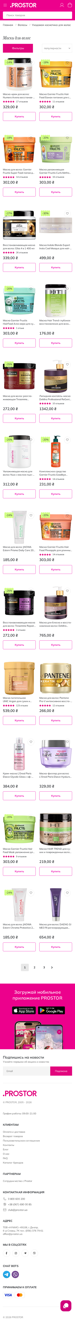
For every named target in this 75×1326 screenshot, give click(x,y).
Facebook (6, 1253)
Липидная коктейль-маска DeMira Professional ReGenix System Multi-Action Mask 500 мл (55, 397)
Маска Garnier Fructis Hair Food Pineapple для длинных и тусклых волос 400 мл (55, 548)
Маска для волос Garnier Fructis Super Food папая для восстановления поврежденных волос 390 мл (19, 171)
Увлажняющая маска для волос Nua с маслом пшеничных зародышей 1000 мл (18, 473)
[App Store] (24, 1010)
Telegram (25, 1253)
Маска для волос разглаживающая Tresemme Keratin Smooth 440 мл (17, 397)
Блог (6, 1149)
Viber (34, 1253)
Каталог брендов (13, 1162)
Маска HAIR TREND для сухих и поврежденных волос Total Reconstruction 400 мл (55, 850)
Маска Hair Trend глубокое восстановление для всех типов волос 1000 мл (54, 322)
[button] (31, 62)
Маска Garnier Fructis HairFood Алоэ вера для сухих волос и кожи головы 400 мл (18, 322)
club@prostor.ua (17, 1210)
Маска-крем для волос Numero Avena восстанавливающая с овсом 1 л (18, 96)
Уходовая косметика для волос (51, 25)
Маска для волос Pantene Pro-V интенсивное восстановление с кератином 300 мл (54, 699)
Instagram (15, 1253)
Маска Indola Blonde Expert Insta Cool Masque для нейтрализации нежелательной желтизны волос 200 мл (55, 247)
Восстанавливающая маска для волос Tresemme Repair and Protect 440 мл (19, 624)
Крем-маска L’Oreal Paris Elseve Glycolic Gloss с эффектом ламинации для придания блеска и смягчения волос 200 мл (19, 775)
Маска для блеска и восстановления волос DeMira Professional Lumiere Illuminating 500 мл (55, 624)
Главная (8, 25)
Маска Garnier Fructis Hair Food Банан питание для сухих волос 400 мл (55, 96)
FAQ (5, 1158)
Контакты (8, 1145)
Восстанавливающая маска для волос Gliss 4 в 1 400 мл (19, 247)
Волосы (22, 25)
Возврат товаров (13, 1136)
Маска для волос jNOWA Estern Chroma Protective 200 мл (19, 926)
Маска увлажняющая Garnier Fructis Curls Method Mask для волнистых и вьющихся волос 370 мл (55, 171)
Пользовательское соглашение (21, 1140)
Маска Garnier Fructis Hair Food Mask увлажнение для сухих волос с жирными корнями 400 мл (18, 850)
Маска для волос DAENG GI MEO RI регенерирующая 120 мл (55, 926)
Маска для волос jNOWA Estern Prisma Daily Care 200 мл (19, 548)
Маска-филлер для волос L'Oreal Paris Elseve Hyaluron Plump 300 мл (55, 775)
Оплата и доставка (14, 1131)
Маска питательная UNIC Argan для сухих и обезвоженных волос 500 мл (18, 699)
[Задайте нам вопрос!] (65, 1307)
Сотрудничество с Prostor (17, 1180)
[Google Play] (51, 1010)
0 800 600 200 (16, 1199)
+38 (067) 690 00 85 (19, 1204)
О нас (6, 1153)
